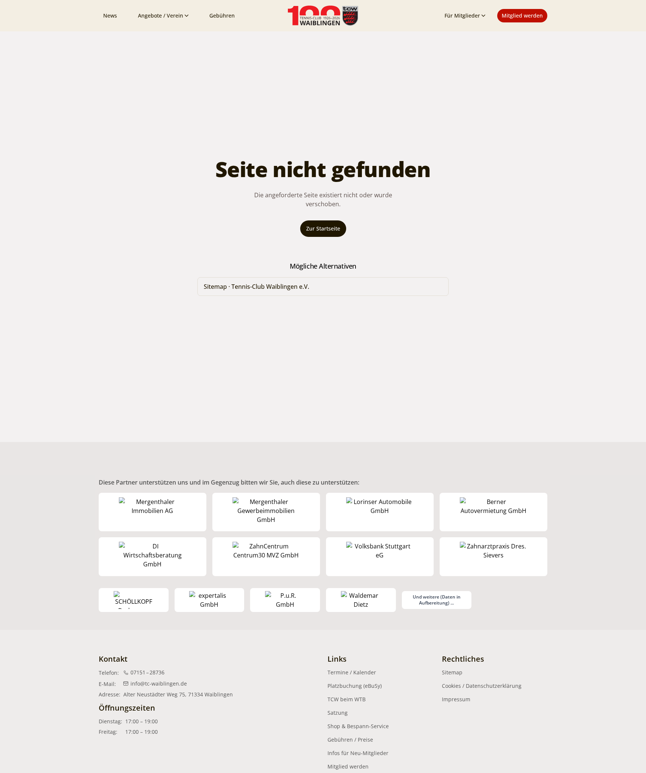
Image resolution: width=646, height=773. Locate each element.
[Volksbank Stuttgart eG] (380, 556)
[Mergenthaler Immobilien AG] (152, 512)
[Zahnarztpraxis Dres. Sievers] (493, 556)
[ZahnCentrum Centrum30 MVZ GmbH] (266, 556)
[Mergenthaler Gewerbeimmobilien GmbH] (266, 512)
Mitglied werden (522, 15)
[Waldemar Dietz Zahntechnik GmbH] (361, 600)
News (110, 15)
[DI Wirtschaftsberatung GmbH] (152, 556)
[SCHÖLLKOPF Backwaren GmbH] (134, 600)
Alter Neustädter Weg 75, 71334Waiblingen (178, 694)
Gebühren (222, 15)
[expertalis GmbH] (209, 600)
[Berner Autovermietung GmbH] (493, 512)
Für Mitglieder (462, 15)
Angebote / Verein (160, 15)
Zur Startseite (323, 228)
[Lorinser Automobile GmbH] (380, 512)
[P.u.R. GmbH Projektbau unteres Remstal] (285, 600)
